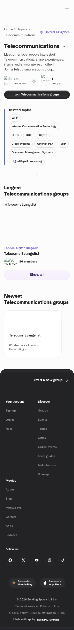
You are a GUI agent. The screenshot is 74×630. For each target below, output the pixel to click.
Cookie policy (18, 613)
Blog (9, 498)
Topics (22, 29)
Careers (11, 516)
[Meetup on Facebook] (10, 560)
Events (42, 419)
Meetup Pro (14, 507)
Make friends (47, 465)
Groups (43, 410)
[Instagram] (49, 560)
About (10, 489)
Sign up (11, 410)
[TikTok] (62, 560)
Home (8, 29)
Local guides (46, 456)
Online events (47, 447)
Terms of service (26, 606)
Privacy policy (49, 606)
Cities (42, 438)
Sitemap (43, 474)
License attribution (43, 613)
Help (9, 428)
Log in (10, 419)
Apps (9, 526)
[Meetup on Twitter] (23, 560)
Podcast (11, 535)
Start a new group (48, 380)
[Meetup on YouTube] (36, 560)
